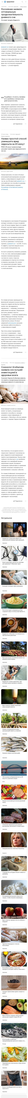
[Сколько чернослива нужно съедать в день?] (14, 986)
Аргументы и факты (20, 362)
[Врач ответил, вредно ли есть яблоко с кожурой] (14, 915)
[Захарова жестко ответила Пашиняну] (14, 843)
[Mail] (5, 2)
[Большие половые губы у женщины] (14, 581)
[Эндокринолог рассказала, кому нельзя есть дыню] (14, 1058)
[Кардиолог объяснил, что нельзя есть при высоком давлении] (14, 629)
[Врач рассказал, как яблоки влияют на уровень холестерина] (14, 652)
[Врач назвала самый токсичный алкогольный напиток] (14, 700)
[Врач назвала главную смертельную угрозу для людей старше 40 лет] (14, 1010)
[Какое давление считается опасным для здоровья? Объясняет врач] (14, 557)
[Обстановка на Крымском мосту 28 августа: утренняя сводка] (14, 772)
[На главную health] (10, 2)
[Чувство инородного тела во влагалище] (14, 939)
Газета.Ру (16, 6)
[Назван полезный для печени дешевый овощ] (14, 796)
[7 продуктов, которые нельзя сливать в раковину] (14, 867)
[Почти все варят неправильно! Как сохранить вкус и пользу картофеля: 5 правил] (14, 605)
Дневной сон (5, 47)
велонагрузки (12, 323)
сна (17, 459)
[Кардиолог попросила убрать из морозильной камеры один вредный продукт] (14, 533)
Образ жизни (23, 6)
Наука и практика (5, 136)
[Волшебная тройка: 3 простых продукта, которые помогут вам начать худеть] (14, 963)
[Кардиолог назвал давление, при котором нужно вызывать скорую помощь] (14, 676)
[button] (14, 32)
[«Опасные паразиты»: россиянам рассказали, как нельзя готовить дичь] (14, 819)
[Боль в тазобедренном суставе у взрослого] (14, 1082)
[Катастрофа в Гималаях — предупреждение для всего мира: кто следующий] (14, 1034)
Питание (3, 364)
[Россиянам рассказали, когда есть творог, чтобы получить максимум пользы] (14, 891)
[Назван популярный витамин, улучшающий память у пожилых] (14, 724)
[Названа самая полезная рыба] (14, 748)
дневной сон (20, 181)
